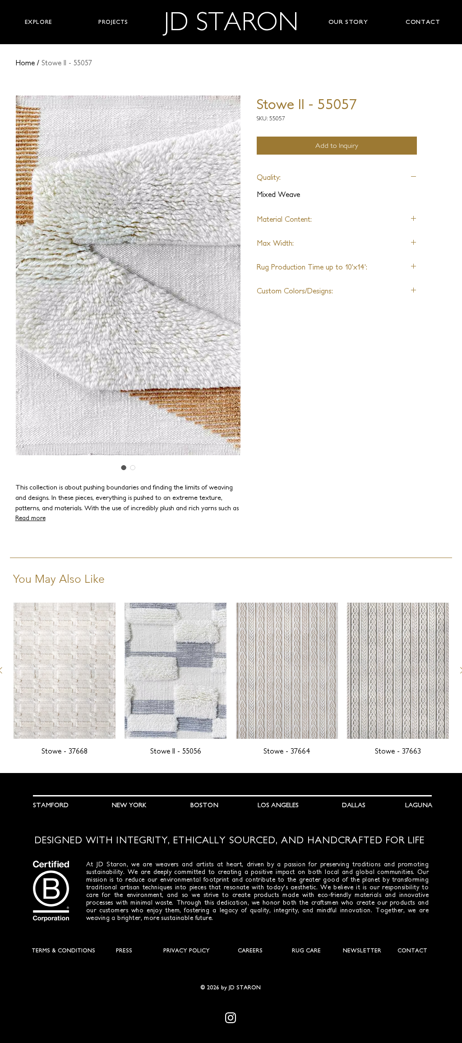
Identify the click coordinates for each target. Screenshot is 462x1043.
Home (25, 63)
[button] (38, 22)
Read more (30, 518)
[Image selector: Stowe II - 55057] (123, 467)
